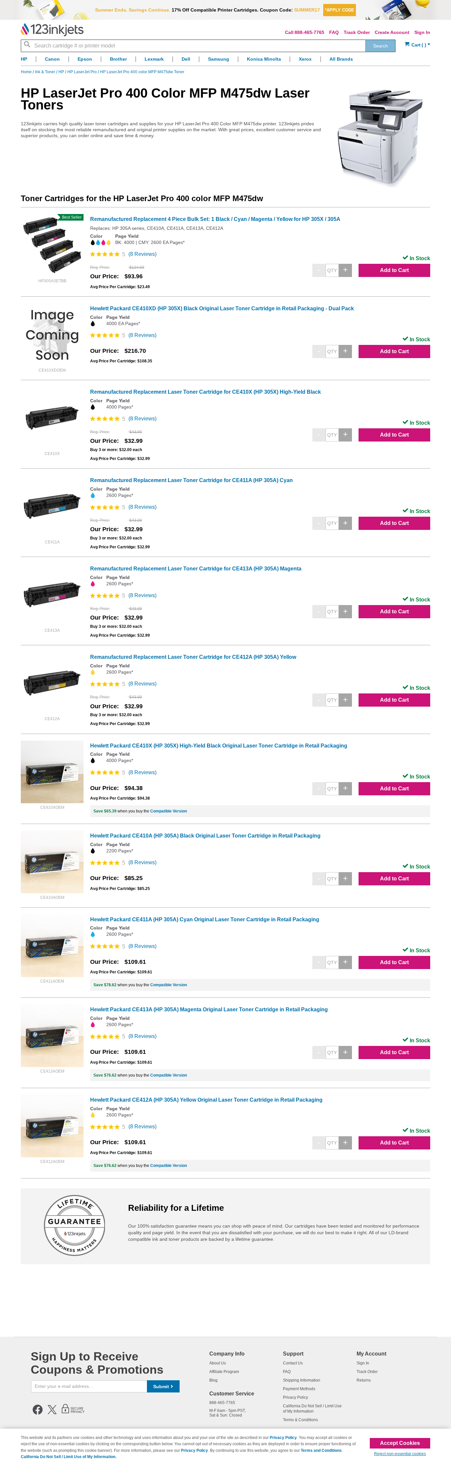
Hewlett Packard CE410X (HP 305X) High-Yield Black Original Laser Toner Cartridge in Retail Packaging (218, 745)
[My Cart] (417, 45)
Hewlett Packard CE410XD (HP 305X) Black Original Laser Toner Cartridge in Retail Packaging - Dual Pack (222, 308)
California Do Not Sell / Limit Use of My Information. (68, 1456)
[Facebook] (38, 1413)
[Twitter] (52, 1413)
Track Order (357, 32)
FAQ (334, 32)
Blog (213, 1380)
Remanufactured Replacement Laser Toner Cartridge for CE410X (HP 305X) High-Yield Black (205, 392)
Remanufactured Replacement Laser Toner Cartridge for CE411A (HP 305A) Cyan (191, 480)
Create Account (392, 32)
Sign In (422, 32)
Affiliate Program (224, 1371)
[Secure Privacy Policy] (73, 1413)
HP (61, 72)
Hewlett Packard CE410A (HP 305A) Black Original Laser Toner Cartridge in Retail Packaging (205, 836)
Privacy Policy (295, 1397)
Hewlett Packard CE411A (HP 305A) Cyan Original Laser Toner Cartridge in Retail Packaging (204, 919)
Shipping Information (301, 1380)
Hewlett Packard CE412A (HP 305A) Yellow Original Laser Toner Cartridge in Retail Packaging (206, 1100)
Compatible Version (168, 811)
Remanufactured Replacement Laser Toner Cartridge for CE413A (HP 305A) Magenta (195, 568)
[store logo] (52, 29)
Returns (364, 1380)
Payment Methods (299, 1389)
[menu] (225, 61)
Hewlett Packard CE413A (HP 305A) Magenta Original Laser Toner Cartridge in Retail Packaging (209, 1009)
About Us (217, 1363)
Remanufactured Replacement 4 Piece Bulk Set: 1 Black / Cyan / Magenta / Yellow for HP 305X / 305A (215, 219)
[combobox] (208, 46)
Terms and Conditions (321, 1450)
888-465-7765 (309, 32)
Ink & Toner (45, 72)
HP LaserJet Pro (82, 72)
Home (27, 72)
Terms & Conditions (300, 1420)
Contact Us (293, 1363)
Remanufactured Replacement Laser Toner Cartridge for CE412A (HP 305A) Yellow (193, 657)
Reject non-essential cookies (400, 1453)
